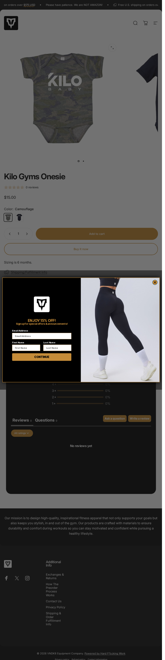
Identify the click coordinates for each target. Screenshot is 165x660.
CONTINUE (41, 357)
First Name (18, 342)
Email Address (20, 330)
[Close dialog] (154, 282)
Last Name (49, 342)
